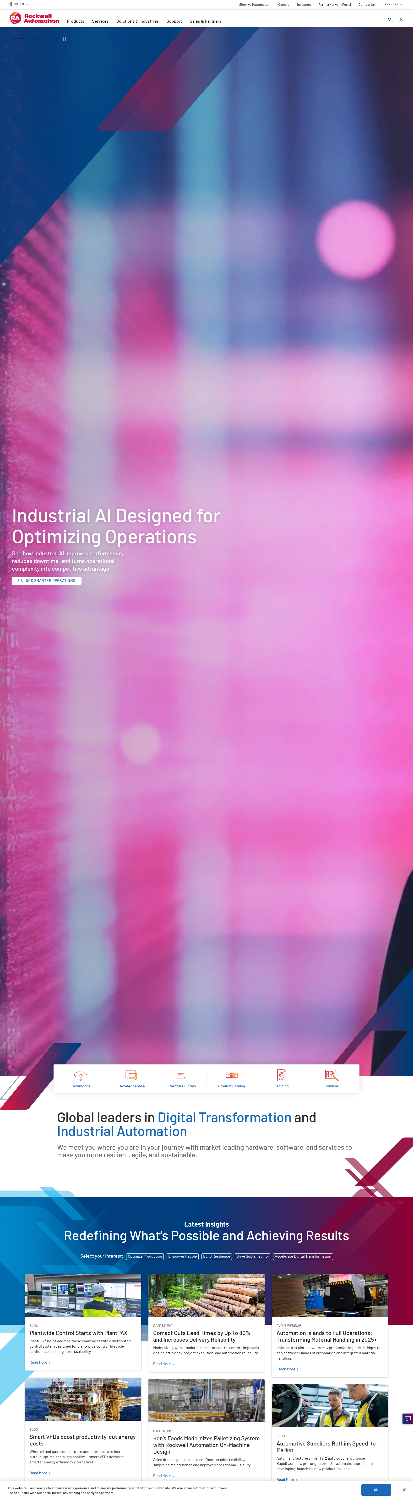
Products (75, 21)
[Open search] (390, 20)
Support (174, 21)
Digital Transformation (224, 1118)
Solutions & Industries (137, 21)
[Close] (404, 1490)
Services (100, 21)
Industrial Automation (122, 1132)
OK (376, 1490)
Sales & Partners (206, 21)
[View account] (401, 20)
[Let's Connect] (407, 1419)
